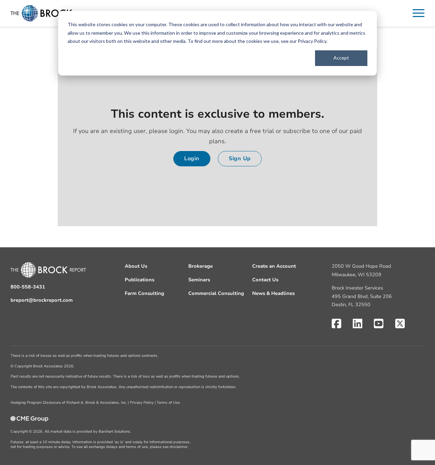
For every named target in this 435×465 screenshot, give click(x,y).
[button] (418, 13)
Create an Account (274, 266)
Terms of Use (168, 402)
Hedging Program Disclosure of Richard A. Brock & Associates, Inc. (69, 402)
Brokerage (200, 266)
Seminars (199, 280)
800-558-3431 (28, 287)
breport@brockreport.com (42, 300)
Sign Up (240, 158)
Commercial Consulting (216, 293)
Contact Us (265, 280)
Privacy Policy (312, 41)
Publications (139, 280)
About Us (136, 266)
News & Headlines (273, 293)
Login (191, 158)
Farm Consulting (144, 293)
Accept (341, 58)
